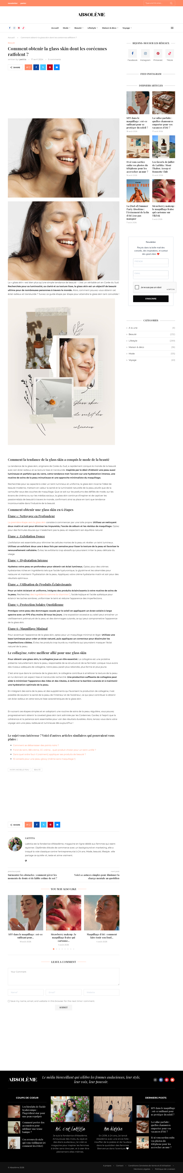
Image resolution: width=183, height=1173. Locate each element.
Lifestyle (92, 28)
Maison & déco (109, 28)
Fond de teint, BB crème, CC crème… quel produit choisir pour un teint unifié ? (54, 750)
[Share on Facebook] (36, 67)
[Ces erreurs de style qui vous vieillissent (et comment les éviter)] (14, 1143)
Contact (119, 1165)
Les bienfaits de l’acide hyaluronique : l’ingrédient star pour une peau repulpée (34, 1111)
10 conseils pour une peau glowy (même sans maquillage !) (44, 759)
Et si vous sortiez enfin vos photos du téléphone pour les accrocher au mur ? (137, 166)
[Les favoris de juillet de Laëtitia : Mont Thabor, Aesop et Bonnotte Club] (163, 146)
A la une (152, 327)
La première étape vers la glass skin (27, 522)
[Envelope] (172, 1080)
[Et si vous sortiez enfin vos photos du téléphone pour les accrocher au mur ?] (138, 146)
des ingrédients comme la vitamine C (50, 594)
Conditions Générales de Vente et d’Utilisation (149, 1165)
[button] (11, 922)
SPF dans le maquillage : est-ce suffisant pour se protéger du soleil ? (137, 122)
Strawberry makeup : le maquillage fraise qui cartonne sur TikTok (163, 211)
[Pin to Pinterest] (50, 67)
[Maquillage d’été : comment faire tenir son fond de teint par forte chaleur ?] (101, 912)
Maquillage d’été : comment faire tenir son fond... (102, 936)
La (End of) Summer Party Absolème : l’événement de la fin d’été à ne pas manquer (138, 212)
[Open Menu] (172, 28)
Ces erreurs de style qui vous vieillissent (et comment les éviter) (33, 1142)
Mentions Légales (142, 1169)
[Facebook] (10, 28)
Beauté (77, 28)
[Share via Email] (57, 67)
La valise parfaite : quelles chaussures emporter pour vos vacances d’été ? (162, 122)
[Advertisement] (63, 94)
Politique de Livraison (165, 1169)
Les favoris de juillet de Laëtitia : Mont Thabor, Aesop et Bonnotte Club (163, 166)
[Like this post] (29, 67)
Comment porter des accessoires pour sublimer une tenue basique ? (33, 1127)
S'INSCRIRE (150, 299)
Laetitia (22, 59)
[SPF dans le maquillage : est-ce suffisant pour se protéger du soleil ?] (25, 912)
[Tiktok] (23, 28)
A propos (107, 1165)
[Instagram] (14, 28)
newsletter (13, 3)
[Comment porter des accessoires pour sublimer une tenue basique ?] (14, 1127)
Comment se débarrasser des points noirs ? (36, 745)
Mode (65, 28)
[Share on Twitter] (43, 67)
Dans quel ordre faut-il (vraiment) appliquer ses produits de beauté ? (49, 754)
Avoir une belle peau (19, 770)
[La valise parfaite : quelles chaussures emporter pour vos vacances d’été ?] (163, 102)
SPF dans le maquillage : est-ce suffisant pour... (25, 936)
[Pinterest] (19, 28)
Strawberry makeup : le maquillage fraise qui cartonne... (63, 937)
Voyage (126, 28)
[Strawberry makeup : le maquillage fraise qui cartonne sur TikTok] (63, 912)
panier (23, 3)
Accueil (55, 28)
